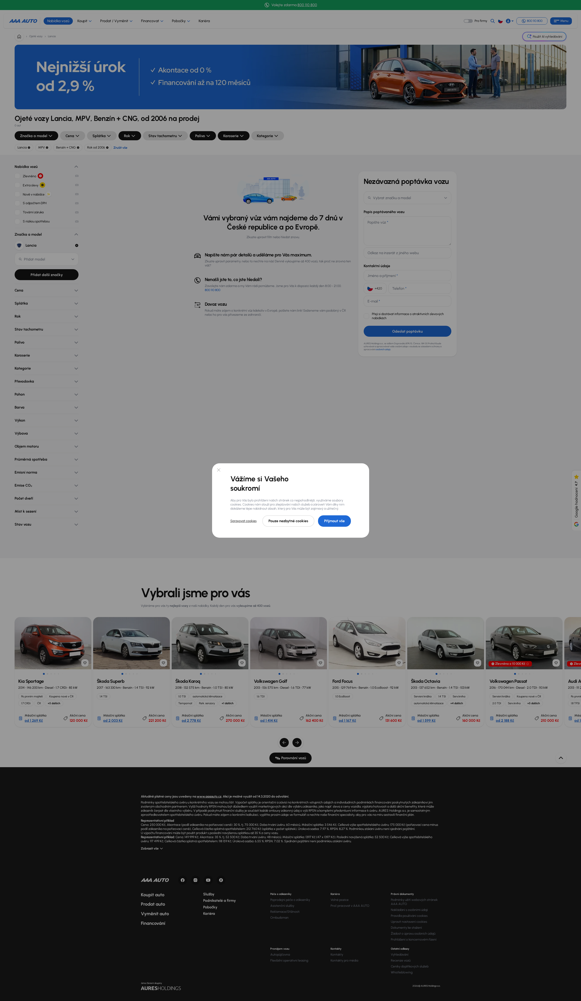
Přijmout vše (334, 521)
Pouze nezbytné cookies (288, 521)
